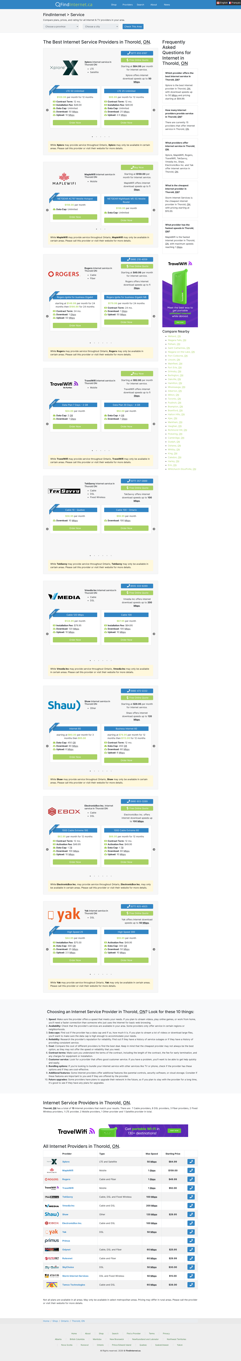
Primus (66, 1240)
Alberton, (175, 390)
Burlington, (175, 375)
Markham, (175, 422)
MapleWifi (67, 1170)
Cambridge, (176, 437)
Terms (152, 1333)
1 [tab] (92, 136)
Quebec (143, 1345)
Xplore (66, 1161)
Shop (114, 4)
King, (172, 453)
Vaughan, (175, 426)
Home (74, 1333)
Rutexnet (67, 1258)
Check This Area (133, 26)
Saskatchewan (162, 1345)
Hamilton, (175, 383)
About (153, 4)
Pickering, (175, 433)
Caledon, (174, 457)
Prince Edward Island (121, 1345)
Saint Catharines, (179, 348)
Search (140, 4)
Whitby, (174, 449)
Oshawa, (174, 445)
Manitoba (97, 1339)
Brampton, (175, 406)
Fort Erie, (175, 367)
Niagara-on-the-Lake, (181, 351)
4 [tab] (104, 136)
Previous (47, 110)
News (167, 4)
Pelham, (174, 344)
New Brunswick (117, 1339)
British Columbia (77, 1339)
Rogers (66, 1179)
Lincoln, (174, 359)
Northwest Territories (176, 1339)
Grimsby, (174, 371)
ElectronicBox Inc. (72, 1223)
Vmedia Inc (68, 1205)
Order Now (75, 122)
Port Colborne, (178, 355)
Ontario (100, 1345)
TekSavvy (67, 1196)
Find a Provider (134, 1333)
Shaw (65, 1214)
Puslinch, (174, 402)
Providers (128, 4)
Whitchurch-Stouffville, (182, 469)
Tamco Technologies (73, 1284)
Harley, (173, 461)
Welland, (174, 336)
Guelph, (174, 441)
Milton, (173, 394)
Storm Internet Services (75, 1276)
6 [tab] (111, 343)
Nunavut (85, 1345)
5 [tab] (109, 136)
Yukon (180, 1345)
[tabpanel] (75, 107)
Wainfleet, (175, 363)
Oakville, (174, 379)
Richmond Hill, (177, 430)
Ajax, (172, 418)
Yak (64, 1232)
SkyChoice (68, 1267)
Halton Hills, (176, 414)
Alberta (58, 1339)
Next (154, 110)
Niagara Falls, (177, 340)
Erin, (172, 465)
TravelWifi (67, 1188)
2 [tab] (96, 136)
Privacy (166, 1333)
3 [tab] (100, 136)
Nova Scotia (66, 1345)
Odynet (66, 1249)
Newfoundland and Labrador (145, 1339)
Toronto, (174, 398)
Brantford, (175, 410)
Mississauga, (176, 387)
